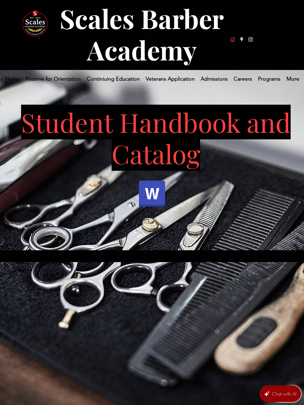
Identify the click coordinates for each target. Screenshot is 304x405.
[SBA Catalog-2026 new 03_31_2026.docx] (152, 194)
